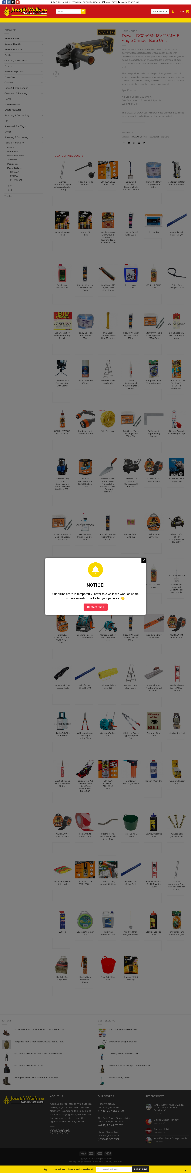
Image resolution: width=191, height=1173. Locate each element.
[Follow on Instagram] (9, 2)
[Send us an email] (13, 2)
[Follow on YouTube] (18, 2)
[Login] (172, 11)
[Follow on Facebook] (4, 2)
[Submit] (83, 11)
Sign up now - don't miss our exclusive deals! (68, 1169)
